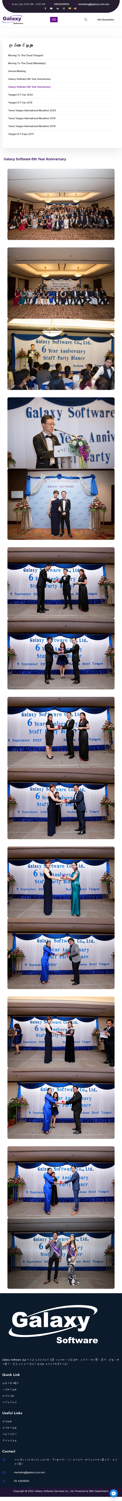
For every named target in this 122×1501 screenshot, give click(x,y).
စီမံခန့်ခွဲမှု (9, 1440)
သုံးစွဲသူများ (7, 1421)
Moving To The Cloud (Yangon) (25, 55)
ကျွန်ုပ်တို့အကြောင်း (10, 1383)
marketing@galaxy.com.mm (93, 4)
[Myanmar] (70, 8)
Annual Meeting (17, 71)
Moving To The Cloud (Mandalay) (27, 63)
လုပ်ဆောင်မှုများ (9, 1427)
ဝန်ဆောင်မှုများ (9, 1389)
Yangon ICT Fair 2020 (20, 94)
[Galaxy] (12, 19)
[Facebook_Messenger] (114, 1493)
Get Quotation (105, 19)
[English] (75, 8)
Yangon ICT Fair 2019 (20, 102)
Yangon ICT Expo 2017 (21, 134)
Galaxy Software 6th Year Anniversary (29, 86)
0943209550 (61, 4)
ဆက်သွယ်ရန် (9, 1402)
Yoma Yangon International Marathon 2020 (32, 110)
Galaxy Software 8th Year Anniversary (29, 78)
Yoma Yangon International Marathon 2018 (31, 126)
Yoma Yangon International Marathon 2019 (31, 118)
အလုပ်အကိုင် (9, 1434)
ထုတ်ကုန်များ (8, 1395)
